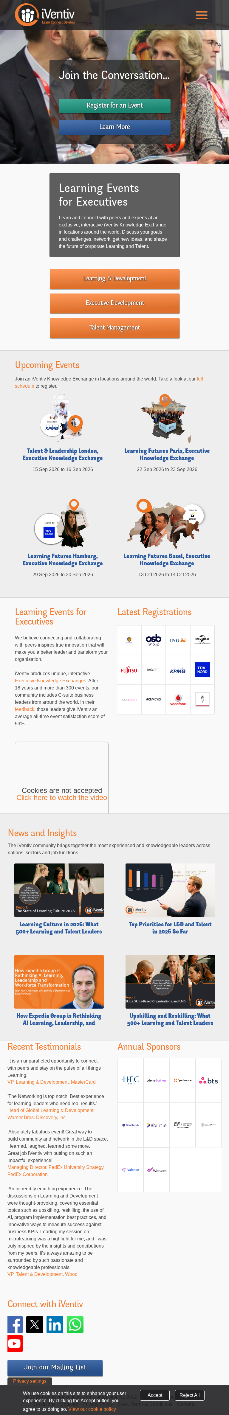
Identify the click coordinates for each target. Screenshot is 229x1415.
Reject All (190, 1395)
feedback (24, 709)
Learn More (114, 127)
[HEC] (130, 1082)
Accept (155, 1395)
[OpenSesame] (182, 1082)
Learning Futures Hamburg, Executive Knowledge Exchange (63, 560)
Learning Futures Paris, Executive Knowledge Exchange (167, 455)
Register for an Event (114, 106)
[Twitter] (43, 1324)
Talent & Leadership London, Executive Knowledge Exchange (63, 455)
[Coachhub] (130, 1127)
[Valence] (130, 1172)
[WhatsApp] (83, 1324)
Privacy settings (30, 1381)
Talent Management (114, 328)
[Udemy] (156, 1082)
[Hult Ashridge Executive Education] (208, 1127)
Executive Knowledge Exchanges (50, 680)
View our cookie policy (92, 1409)
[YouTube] (23, 1343)
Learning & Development (114, 279)
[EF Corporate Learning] (182, 1127)
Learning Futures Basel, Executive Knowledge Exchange (167, 560)
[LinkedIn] (63, 1324)
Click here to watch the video (61, 797)
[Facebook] (23, 1324)
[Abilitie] (156, 1127)
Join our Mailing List (55, 1367)
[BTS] (208, 1082)
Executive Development (115, 303)
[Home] (45, 14)
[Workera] (156, 1172)
